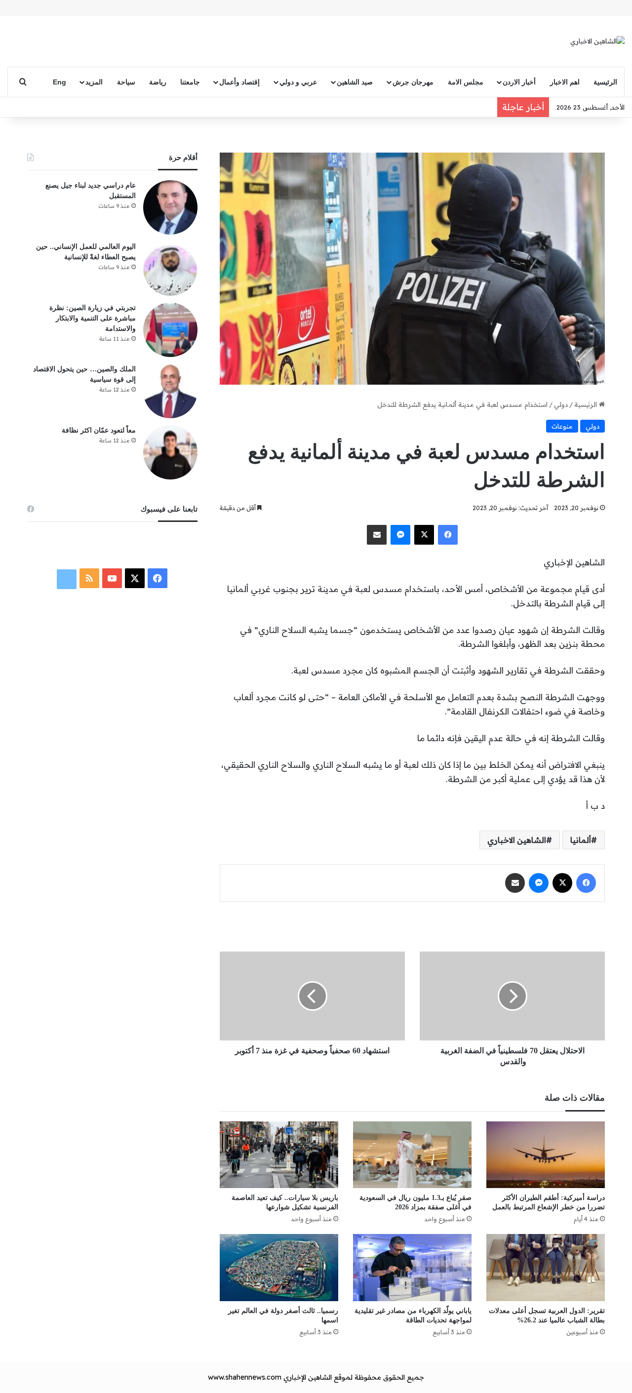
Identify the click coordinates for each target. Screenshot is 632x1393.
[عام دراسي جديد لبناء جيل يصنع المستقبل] (170, 207)
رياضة (157, 82)
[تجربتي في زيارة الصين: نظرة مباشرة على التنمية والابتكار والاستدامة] (170, 330)
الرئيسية (605, 82)
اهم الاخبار (565, 82)
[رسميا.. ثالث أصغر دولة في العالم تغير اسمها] (279, 1267)
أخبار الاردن (519, 82)
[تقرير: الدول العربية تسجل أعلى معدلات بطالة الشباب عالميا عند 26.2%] (545, 1267)
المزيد (94, 82)
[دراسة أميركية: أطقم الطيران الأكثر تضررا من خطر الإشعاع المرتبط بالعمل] (545, 1154)
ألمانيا (580, 840)
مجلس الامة (465, 82)
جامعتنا (190, 82)
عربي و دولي (298, 82)
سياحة (126, 82)
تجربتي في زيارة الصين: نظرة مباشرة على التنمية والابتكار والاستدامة (92, 318)
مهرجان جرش (413, 82)
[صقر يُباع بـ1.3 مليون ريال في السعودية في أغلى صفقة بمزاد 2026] (412, 1154)
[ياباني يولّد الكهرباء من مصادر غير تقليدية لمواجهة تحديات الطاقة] (412, 1267)
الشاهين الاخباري (516, 840)
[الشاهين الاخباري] (597, 41)
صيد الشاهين (355, 82)
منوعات (562, 426)
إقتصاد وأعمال (239, 82)
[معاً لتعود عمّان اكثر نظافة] (170, 452)
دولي (561, 404)
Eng (59, 82)
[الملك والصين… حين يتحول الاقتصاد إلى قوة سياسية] (170, 391)
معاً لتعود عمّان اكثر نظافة (99, 430)
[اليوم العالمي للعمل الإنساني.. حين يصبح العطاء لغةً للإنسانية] (170, 268)
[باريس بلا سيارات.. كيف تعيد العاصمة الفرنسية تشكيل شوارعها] (279, 1154)
